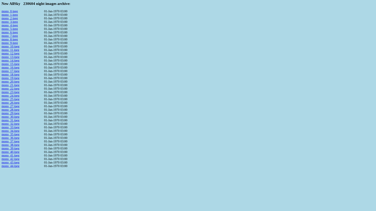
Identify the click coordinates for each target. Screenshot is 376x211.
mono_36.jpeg (10, 137)
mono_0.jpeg (10, 11)
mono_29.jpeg (10, 113)
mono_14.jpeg (10, 60)
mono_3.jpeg (10, 21)
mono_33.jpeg (10, 127)
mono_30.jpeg (10, 116)
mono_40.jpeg (10, 152)
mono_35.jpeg (10, 134)
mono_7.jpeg (10, 36)
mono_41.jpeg (10, 155)
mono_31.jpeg (10, 120)
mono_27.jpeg (10, 106)
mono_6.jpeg (10, 32)
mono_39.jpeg (10, 148)
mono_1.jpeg (10, 14)
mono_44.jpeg (10, 166)
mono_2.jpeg (10, 18)
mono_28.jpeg (10, 109)
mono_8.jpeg (10, 39)
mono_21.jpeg (10, 85)
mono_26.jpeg (10, 102)
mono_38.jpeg (10, 145)
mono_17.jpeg (10, 71)
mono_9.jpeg (10, 43)
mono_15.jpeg (10, 64)
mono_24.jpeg (10, 95)
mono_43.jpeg (10, 162)
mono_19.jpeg (10, 78)
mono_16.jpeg (10, 67)
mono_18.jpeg (10, 74)
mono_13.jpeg (10, 57)
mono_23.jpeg (10, 92)
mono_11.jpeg (10, 50)
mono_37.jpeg (10, 141)
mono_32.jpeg (10, 123)
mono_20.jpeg (10, 81)
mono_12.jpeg (10, 53)
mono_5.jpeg (10, 28)
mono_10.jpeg (10, 46)
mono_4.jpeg (10, 25)
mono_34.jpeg (10, 130)
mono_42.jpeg (10, 159)
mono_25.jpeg (10, 99)
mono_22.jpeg (10, 88)
